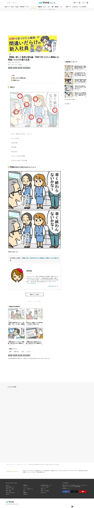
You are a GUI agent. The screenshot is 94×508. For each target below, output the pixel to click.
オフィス (28, 351)
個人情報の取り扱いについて (46, 485)
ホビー (49, 6)
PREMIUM (22, 6)
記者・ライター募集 (45, 490)
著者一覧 (7, 494)
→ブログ (54, 281)
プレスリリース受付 (45, 487)
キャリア (25, 464)
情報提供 (25, 492)
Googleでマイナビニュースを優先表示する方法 (47, 9)
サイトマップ (26, 487)
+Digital (17, 6)
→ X (27, 283)
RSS (24, 490)
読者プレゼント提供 (10, 488)
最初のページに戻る (34, 294)
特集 (52, 6)
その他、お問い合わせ (10, 492)
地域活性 (56, 6)
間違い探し (16, 351)
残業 (10, 351)
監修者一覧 (25, 494)
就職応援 (40, 6)
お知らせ (7, 485)
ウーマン (27, 6)
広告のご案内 (8, 490)
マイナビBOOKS (82, 6)
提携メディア (43, 488)
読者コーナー (68, 6)
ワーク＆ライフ (33, 6)
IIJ (61, 6)
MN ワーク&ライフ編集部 (16, 64)
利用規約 (25, 485)
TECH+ (12, 6)
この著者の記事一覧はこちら (53, 286)
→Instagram (32, 283)
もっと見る (67, 103)
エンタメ (44, 6)
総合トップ (7, 6)
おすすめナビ (75, 6)
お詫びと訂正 (43, 492)
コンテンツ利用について (28, 488)
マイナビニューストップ (10, 464)
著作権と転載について (10, 487)
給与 (23, 351)
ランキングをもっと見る (70, 99)
